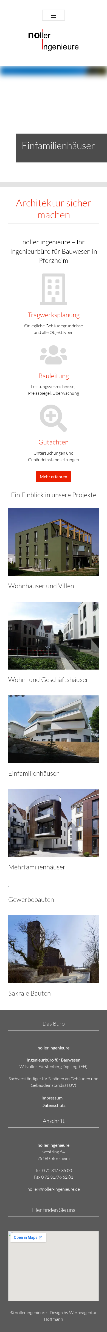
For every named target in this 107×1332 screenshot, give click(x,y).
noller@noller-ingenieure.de (53, 1189)
